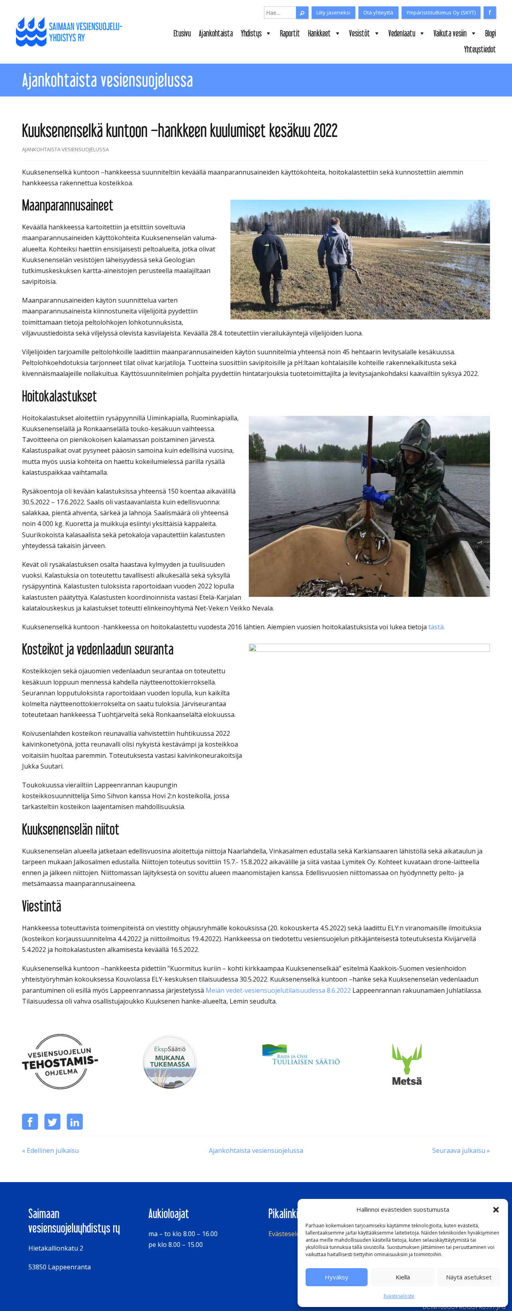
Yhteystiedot (480, 49)
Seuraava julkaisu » (461, 1150)
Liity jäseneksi (333, 12)
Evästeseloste (399, 1296)
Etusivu (182, 33)
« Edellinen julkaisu (50, 1150)
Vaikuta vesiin (450, 33)
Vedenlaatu (401, 33)
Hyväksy (336, 1277)
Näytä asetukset (469, 1277)
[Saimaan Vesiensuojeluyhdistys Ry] (71, 32)
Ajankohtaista (216, 33)
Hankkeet (319, 33)
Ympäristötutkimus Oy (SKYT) (441, 12)
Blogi (490, 33)
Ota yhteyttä (378, 12)
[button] (496, 1210)
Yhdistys (251, 33)
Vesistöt (359, 33)
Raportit (290, 33)
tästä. (436, 626)
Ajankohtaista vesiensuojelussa (256, 1150)
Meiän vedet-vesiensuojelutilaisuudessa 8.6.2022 (278, 990)
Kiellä (403, 1277)
